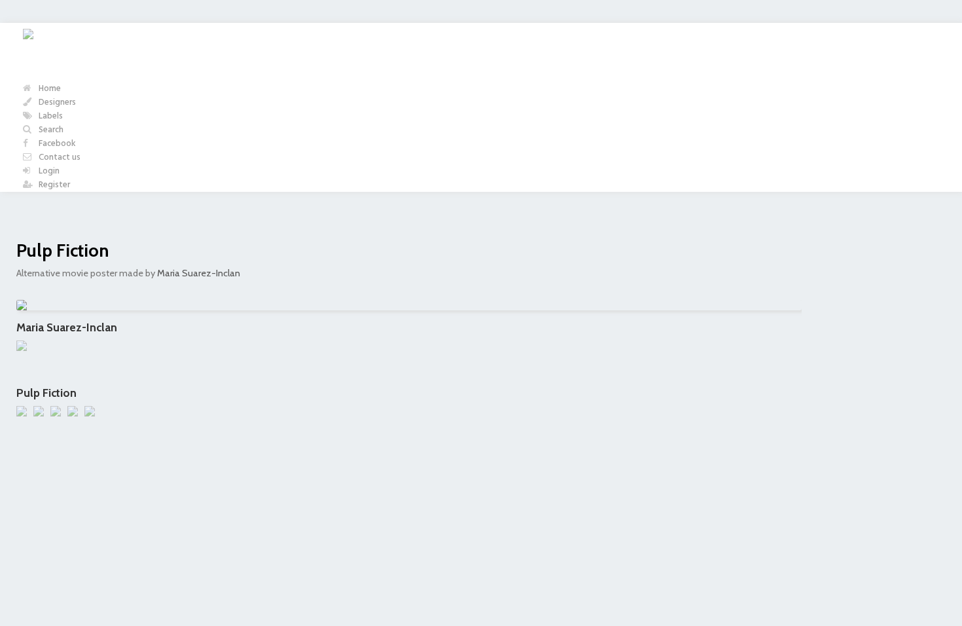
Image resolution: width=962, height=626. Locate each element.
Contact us (58, 157)
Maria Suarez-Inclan (198, 273)
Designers (56, 102)
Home (49, 89)
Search (50, 130)
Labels (50, 116)
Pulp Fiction (62, 250)
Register (53, 185)
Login (48, 171)
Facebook (56, 144)
